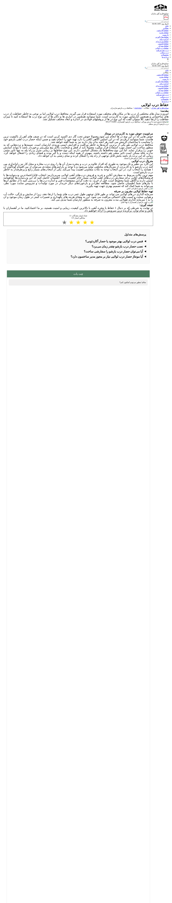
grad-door (138, 108)
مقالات (166, 28)
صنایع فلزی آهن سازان (160, 108)
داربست (165, 35)
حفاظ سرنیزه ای (162, 41)
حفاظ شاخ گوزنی (162, 37)
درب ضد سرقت (162, 50)
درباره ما (165, 57)
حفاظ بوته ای (163, 46)
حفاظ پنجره (164, 33)
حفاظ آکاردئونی (163, 30)
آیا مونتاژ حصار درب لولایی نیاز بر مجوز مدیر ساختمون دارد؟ (107, 256)
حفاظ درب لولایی (162, 48)
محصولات (165, 55)
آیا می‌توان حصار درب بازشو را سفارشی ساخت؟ (113, 251)
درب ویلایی (164, 53)
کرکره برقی (164, 39)
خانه (167, 26)
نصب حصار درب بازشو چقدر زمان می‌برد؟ (117, 246)
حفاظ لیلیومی (163, 44)
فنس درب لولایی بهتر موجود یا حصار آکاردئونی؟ (114, 241)
